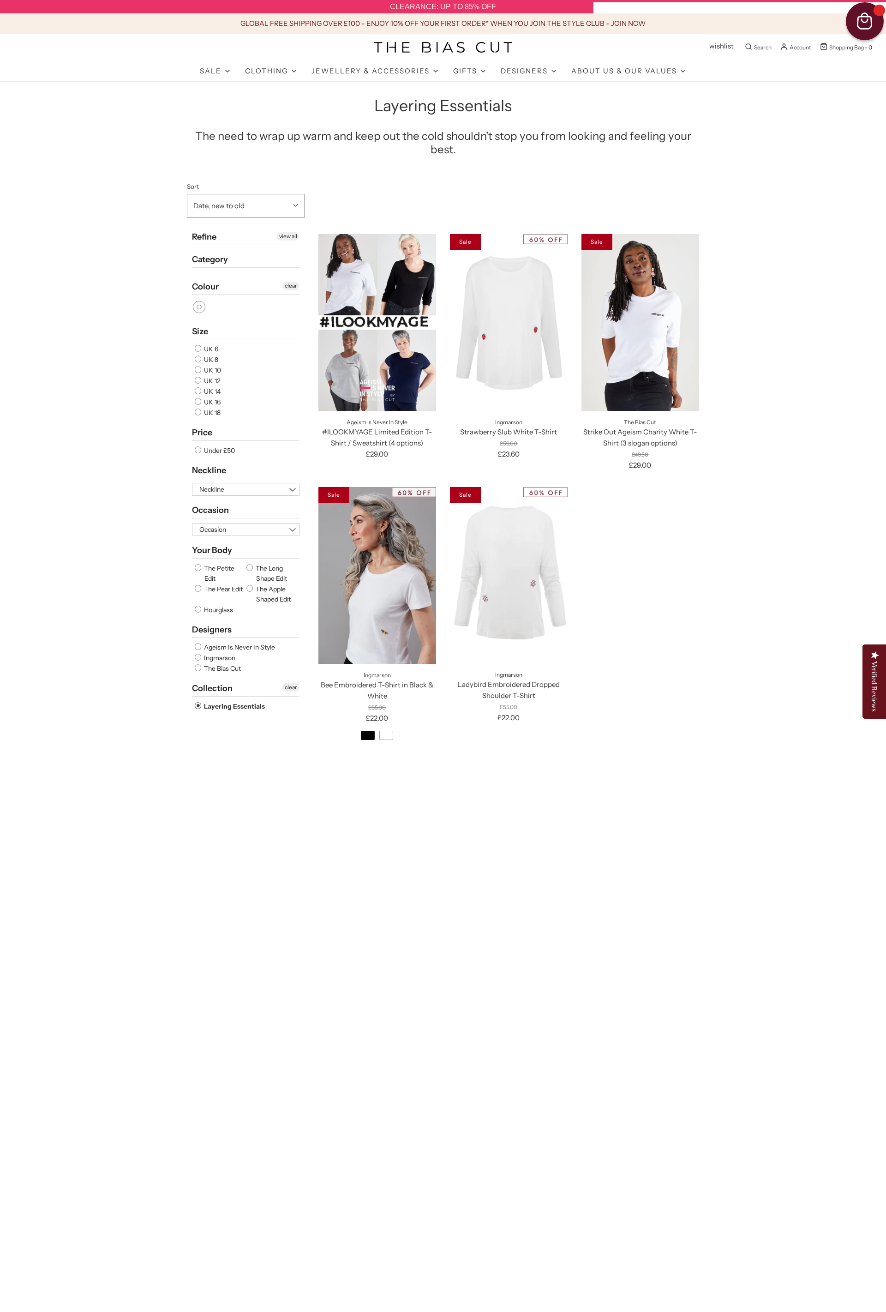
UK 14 (212, 391)
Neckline (209, 470)
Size (200, 331)
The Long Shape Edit (270, 573)
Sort (193, 186)
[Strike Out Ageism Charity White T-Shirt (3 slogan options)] (640, 322)
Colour (205, 287)
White (199, 307)
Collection (212, 688)
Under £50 (219, 450)
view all (288, 236)
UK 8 (210, 359)
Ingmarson (219, 658)
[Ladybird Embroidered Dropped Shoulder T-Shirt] (509, 575)
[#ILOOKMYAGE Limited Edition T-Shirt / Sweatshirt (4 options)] (377, 322)
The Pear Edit (223, 589)
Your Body (212, 550)
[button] (246, 206)
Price (202, 432)
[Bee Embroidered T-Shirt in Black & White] (377, 575)
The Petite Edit (218, 573)
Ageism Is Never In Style (239, 647)
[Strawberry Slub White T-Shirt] (509, 322)
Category (210, 259)
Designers (212, 630)
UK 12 (212, 381)
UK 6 (210, 349)
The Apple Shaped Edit (272, 594)
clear (291, 285)
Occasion (210, 510)
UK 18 (212, 413)
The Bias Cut (222, 668)
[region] (443, 7)
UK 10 (212, 370)
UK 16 (212, 402)
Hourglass (218, 610)
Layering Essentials (234, 706)
